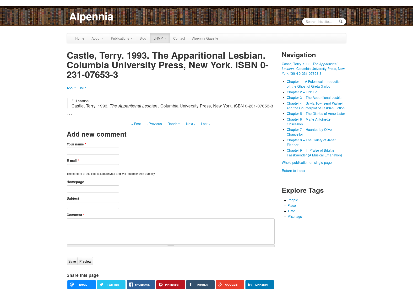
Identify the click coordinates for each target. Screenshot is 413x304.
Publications (120, 38)
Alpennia (91, 16)
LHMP (158, 38)
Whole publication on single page (307, 162)
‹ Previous (154, 123)
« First (136, 123)
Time (291, 210)
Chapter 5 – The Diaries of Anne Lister (316, 113)
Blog (143, 38)
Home (79, 38)
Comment (75, 214)
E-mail (73, 160)
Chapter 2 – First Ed (302, 92)
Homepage (75, 181)
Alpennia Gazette (205, 38)
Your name (76, 144)
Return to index (293, 170)
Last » (205, 123)
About (96, 38)
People (293, 199)
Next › (190, 123)
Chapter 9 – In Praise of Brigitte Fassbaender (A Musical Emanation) (314, 152)
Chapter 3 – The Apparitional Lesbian (315, 97)
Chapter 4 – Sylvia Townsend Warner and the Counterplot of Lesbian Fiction (316, 105)
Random (174, 123)
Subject (73, 198)
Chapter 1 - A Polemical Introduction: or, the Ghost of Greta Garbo (314, 84)
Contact (179, 38)
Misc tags (295, 216)
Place (292, 205)
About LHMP (76, 87)
